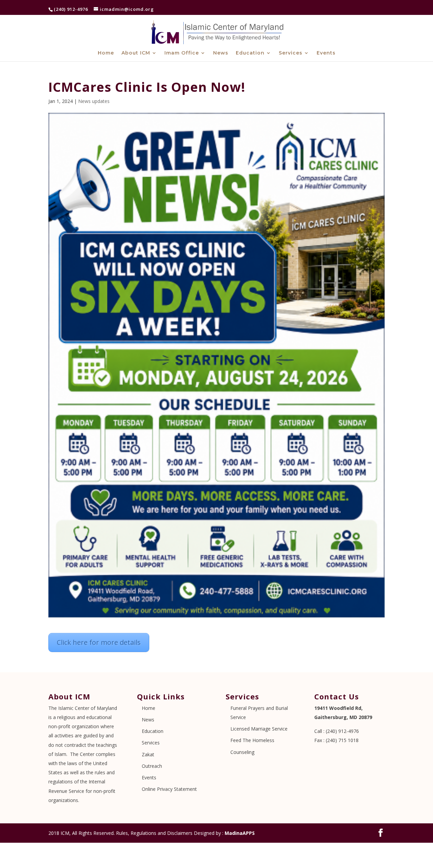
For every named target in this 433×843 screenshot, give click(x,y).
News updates (94, 101)
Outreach (152, 766)
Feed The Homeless (252, 740)
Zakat (148, 754)
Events (326, 53)
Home (106, 53)
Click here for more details (99, 642)
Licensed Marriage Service (259, 728)
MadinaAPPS (240, 833)
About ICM (135, 53)
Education (250, 53)
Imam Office (181, 53)
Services (290, 53)
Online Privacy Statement (169, 789)
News (220, 53)
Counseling (242, 752)
